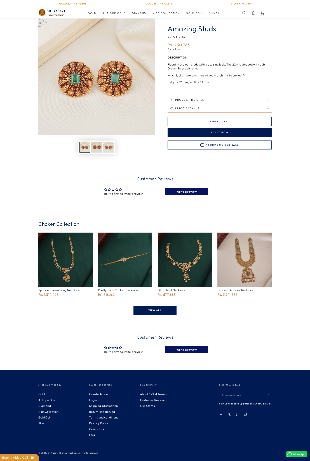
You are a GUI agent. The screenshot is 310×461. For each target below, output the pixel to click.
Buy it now (220, 132)
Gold (41, 394)
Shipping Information (103, 406)
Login (93, 400)
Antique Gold (47, 400)
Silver (42, 423)
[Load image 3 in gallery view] (108, 147)
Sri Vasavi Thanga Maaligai (62, 452)
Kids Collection (48, 411)
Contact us (96, 429)
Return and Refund (102, 411)
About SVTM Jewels (153, 394)
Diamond (44, 406)
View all (155, 310)
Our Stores (147, 406)
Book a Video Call (15, 457)
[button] (243, 13)
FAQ (92, 435)
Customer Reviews (153, 400)
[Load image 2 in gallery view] (96, 147)
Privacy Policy (98, 423)
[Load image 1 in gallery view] (84, 147)
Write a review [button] (186, 191)
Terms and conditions (103, 417)
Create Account (100, 394)
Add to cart (219, 121)
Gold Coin (44, 417)
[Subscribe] (269, 395)
